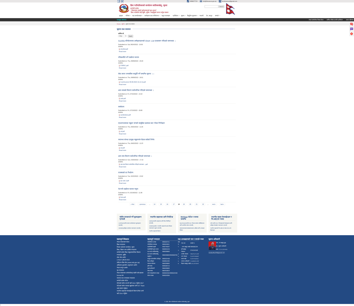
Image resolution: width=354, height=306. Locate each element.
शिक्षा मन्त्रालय (121, 244)
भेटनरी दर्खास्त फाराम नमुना (128, 189)
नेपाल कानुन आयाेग (122, 268)
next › (214, 204)
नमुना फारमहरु (166, 16)
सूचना (182, 16)
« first (132, 204)
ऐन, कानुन (209, 16)
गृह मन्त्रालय (120, 270)
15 (161, 204)
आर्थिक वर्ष (121, 33)
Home (118, 24)
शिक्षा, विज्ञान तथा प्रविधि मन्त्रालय (126, 249)
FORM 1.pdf (124, 65)
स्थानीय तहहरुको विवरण (154, 231)
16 (167, 204)
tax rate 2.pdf (124, 181)
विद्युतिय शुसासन (192, 16)
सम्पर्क (217, 16)
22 (203, 204)
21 (196, 204)
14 (154, 204)
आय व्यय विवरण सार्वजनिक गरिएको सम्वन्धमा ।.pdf (134, 164)
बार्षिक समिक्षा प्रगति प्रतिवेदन (329, 20)
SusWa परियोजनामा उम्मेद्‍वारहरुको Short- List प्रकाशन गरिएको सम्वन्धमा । (147, 41)
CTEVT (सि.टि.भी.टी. (123, 260)
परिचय (128, 16)
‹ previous (142, 204)
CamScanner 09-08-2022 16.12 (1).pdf (133, 82)
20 (190, 204)
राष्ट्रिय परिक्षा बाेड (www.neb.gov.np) (128, 262)
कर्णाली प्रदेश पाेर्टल (122, 280)
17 (174, 204)
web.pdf (123, 98)
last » (222, 204)
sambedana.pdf (125, 115)
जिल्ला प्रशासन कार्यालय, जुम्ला (125, 247)
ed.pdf (122, 131)
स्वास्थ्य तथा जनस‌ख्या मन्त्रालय (126, 278)
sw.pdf (122, 148)
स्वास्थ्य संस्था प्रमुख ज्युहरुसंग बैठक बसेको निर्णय (136, 139)
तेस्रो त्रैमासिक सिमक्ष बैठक (310, 20)
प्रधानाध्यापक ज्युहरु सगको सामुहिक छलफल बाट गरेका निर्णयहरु (141, 123)
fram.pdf (123, 197)
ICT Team (141, 286)
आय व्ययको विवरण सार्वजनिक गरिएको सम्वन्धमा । (136, 90)
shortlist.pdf (124, 49)
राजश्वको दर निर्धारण (125, 172)
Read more (122, 51)
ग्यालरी (201, 16)
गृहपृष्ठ (121, 16)
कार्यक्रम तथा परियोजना (151, 16)
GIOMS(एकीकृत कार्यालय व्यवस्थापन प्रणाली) (129, 228)
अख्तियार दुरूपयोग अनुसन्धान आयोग (127, 265)
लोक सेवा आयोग (121, 257)
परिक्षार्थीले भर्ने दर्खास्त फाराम (128, 57)
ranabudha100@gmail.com (217, 253)
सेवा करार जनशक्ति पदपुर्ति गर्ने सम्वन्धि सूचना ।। (136, 74)
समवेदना (121, 107)
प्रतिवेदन (175, 16)
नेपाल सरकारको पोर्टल (123, 242)
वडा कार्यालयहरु (137, 16)
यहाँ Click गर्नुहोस (135, 283)
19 (184, 204)
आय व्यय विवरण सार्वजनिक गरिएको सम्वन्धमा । (135, 156)
